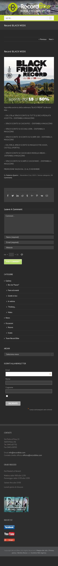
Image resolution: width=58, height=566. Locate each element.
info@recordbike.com (17, 452)
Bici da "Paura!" (13, 285)
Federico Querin (12, 175)
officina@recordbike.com (32, 455)
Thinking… (12, 307)
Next (51, 39)
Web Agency (41, 553)
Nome (8, 379)
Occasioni (9, 323)
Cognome (9, 387)
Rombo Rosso (22, 553)
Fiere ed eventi (13, 290)
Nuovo (10, 327)
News (8, 318)
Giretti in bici (12, 296)
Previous (43, 39)
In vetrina (11, 301)
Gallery (8, 281)
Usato (10, 333)
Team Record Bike (12, 338)
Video (10, 312)
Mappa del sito (42, 550)
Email (28, 370)
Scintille (34, 553)
